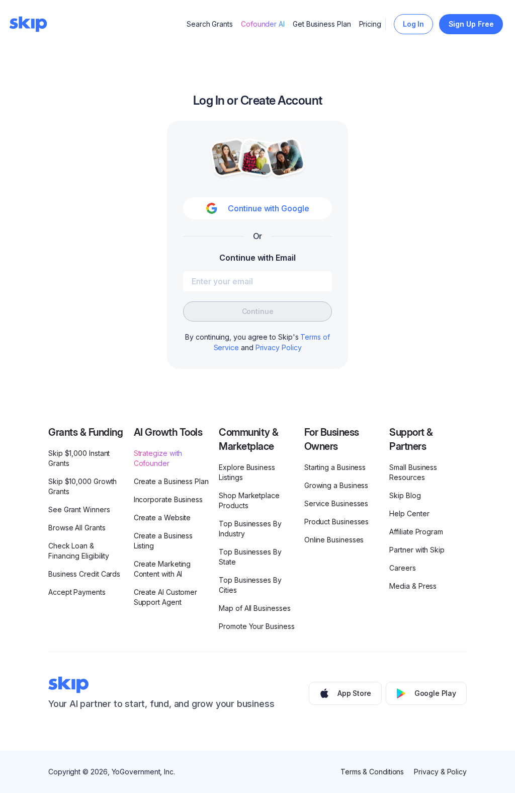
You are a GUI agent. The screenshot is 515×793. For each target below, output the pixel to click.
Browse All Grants (77, 527)
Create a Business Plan (171, 481)
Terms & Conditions (372, 771)
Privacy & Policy (440, 771)
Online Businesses (334, 539)
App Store (354, 693)
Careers (402, 568)
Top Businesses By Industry (250, 528)
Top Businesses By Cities (250, 585)
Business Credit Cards (84, 574)
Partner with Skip (417, 549)
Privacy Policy (278, 347)
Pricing (370, 24)
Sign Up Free (471, 24)
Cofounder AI (263, 24)
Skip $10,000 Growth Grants (82, 486)
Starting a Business (335, 467)
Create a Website (162, 517)
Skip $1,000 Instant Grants (79, 458)
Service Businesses (336, 503)
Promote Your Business (256, 626)
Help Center (409, 513)
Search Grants (210, 24)
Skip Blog (404, 495)
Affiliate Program (416, 531)
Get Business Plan (322, 24)
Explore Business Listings (247, 472)
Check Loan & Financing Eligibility (78, 550)
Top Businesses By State (250, 556)
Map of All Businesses (254, 608)
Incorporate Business (168, 499)
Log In (413, 24)
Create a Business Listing (163, 540)
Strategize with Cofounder (158, 458)
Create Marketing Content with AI (162, 569)
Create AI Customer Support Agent (166, 597)
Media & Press (413, 586)
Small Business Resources (413, 472)
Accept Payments (77, 592)
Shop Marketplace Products (249, 500)
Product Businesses (336, 521)
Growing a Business (336, 485)
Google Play (435, 693)
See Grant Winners (79, 509)
